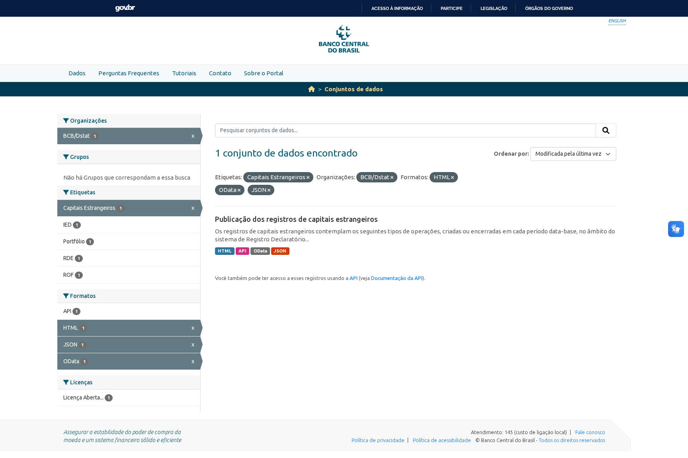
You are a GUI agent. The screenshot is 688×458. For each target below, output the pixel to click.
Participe (452, 8)
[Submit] (606, 130)
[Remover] (308, 177)
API (242, 251)
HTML (224, 251)
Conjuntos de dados (353, 89)
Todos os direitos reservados (572, 440)
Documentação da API (396, 278)
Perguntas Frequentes (128, 73)
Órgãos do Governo (549, 8)
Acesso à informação (397, 8)
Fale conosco (590, 432)
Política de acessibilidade (442, 440)
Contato (220, 73)
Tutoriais (184, 73)
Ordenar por (511, 154)
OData (260, 251)
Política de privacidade (378, 440)
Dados (77, 73)
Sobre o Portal (263, 73)
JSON (280, 251)
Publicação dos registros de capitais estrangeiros (296, 219)
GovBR (125, 8)
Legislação (494, 8)
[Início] (311, 89)
